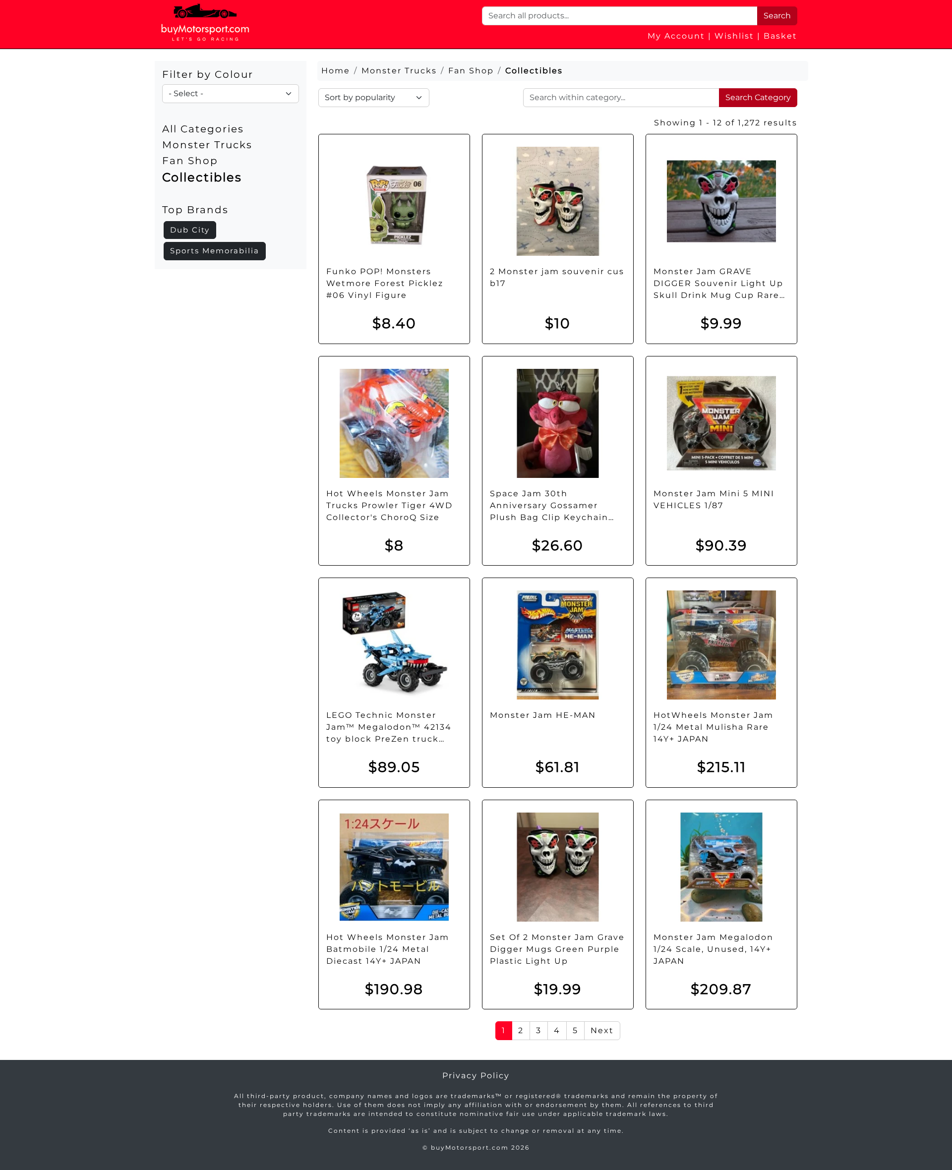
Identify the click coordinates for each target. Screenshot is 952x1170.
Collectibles (202, 177)
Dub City (190, 229)
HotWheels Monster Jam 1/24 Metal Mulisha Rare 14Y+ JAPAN (714, 727)
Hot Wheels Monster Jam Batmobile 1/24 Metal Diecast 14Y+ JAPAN (387, 949)
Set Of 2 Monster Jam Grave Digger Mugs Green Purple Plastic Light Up (557, 949)
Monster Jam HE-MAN (543, 715)
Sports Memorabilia (214, 250)
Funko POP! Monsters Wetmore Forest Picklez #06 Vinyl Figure (384, 283)
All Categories (203, 129)
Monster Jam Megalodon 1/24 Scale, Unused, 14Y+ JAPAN (714, 949)
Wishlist (734, 36)
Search (777, 15)
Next (602, 1030)
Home (335, 70)
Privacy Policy (476, 1075)
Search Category (758, 97)
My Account (676, 36)
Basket (780, 36)
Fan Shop (190, 161)
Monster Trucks (207, 145)
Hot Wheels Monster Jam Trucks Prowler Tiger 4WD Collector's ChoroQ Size (389, 505)
